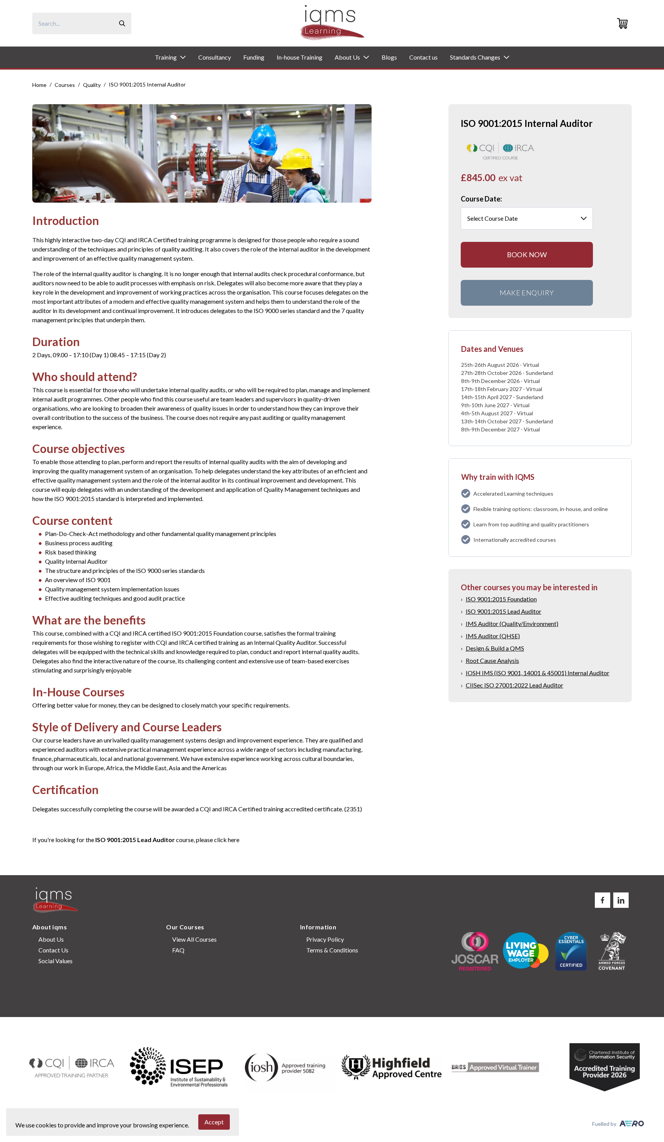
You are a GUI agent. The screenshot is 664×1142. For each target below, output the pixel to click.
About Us (347, 57)
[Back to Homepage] (332, 23)
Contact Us (53, 950)
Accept (214, 1121)
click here (226, 839)
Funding (253, 57)
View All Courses (194, 939)
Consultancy (214, 57)
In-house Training (299, 57)
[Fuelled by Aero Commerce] (631, 1123)
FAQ (178, 950)
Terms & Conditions (332, 950)
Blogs (389, 57)
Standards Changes (475, 57)
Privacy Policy (325, 939)
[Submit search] (122, 23)
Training (166, 57)
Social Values (55, 960)
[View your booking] (624, 23)
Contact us (423, 57)
